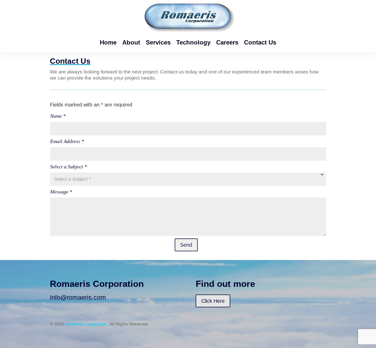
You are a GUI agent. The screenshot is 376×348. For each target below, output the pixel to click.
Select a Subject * (68, 166)
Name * (58, 116)
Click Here (213, 301)
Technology (193, 42)
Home (108, 42)
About (131, 42)
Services (158, 42)
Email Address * (67, 141)
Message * (61, 191)
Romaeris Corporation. (86, 324)
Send (186, 244)
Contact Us (260, 42)
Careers (227, 42)
